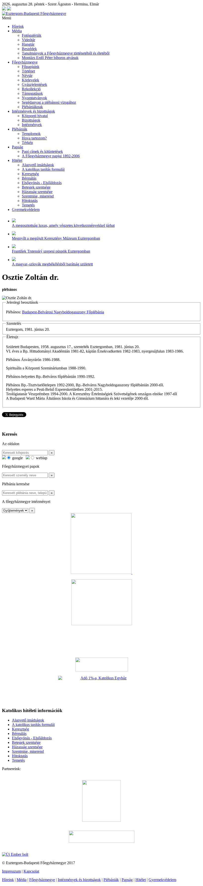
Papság (17, 147)
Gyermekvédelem (26, 209)
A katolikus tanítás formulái (43, 169)
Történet (28, 71)
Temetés (28, 205)
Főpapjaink (30, 67)
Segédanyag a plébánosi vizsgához (49, 102)
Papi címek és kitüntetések (42, 151)
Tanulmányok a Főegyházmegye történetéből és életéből (65, 53)
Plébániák (19, 129)
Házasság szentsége (37, 192)
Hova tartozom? (34, 138)
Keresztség (30, 174)
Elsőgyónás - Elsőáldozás (42, 183)
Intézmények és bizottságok (33, 111)
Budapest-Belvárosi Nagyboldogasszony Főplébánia (63, 312)
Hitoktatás (30, 200)
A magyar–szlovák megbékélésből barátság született (52, 264)
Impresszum (11, 871)
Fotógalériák (31, 35)
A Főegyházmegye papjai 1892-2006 (51, 156)
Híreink (18, 26)
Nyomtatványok (34, 98)
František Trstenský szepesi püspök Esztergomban (51, 251)
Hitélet (17, 160)
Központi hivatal (35, 116)
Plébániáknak (32, 107)
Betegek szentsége (36, 187)
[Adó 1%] (101, 689)
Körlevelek (30, 80)
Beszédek (29, 49)
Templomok (31, 133)
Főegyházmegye (25, 62)
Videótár (28, 40)
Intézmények (32, 125)
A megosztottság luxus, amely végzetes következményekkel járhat (63, 225)
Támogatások (32, 93)
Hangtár (28, 44)
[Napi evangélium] (101, 664)
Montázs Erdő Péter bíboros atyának (50, 58)
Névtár (27, 75)
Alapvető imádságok (38, 165)
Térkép (27, 142)
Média (17, 31)
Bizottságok (31, 120)
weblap (41, 458)
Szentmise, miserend (38, 196)
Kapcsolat (31, 871)
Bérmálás (29, 178)
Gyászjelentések (34, 84)
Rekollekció (31, 89)
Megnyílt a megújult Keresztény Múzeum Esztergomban (56, 238)
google (17, 458)
